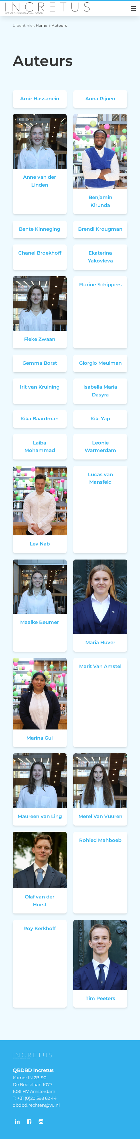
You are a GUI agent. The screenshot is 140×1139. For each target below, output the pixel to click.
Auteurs (59, 25)
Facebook (29, 1122)
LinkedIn (17, 1122)
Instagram (41, 1122)
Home (41, 25)
